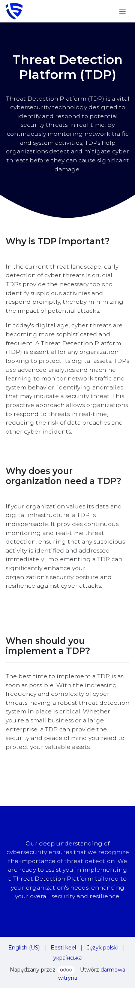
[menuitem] (24, 948)
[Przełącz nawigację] (122, 11)
